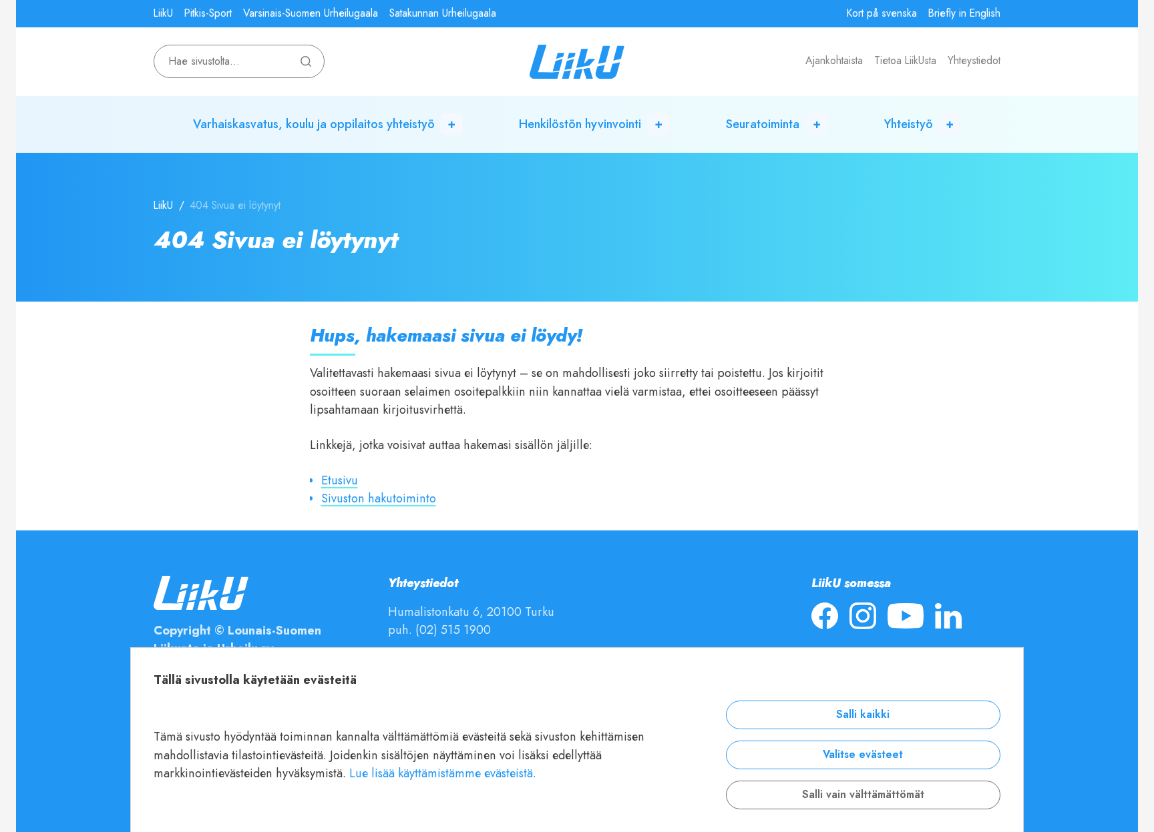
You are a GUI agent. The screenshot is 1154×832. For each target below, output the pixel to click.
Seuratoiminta (762, 123)
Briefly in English (964, 13)
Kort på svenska (882, 13)
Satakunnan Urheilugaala (442, 13)
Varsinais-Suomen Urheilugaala (310, 13)
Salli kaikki (863, 714)
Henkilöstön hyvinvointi (580, 123)
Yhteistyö (908, 123)
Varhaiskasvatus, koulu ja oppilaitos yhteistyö (314, 123)
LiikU (163, 13)
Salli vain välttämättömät (863, 794)
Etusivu (339, 480)
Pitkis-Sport (208, 13)
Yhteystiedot (974, 60)
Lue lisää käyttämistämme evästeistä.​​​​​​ (442, 773)
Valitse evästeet (863, 754)
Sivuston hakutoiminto (378, 498)
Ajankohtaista (834, 60)
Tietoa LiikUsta (905, 60)
